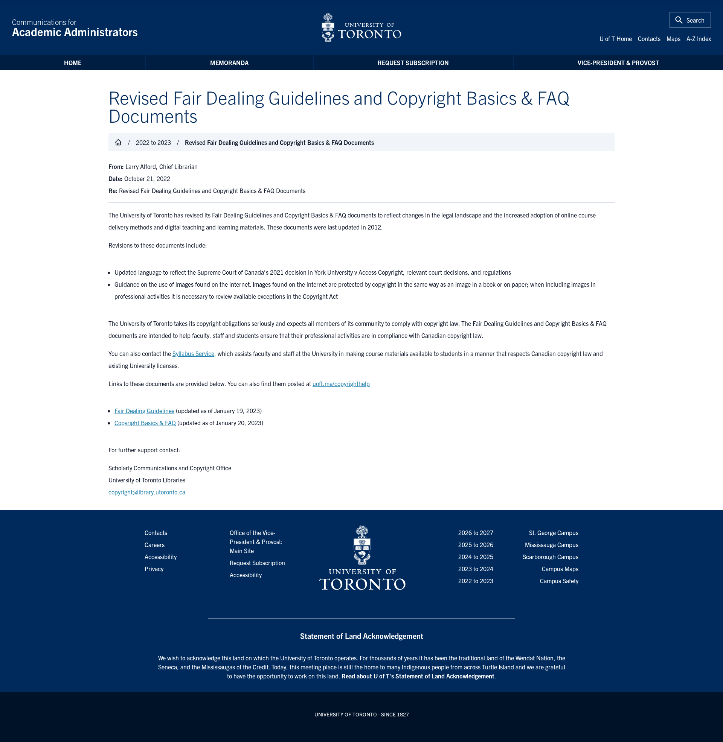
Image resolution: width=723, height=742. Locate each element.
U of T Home (615, 38)
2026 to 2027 (475, 532)
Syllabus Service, (194, 353)
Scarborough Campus (550, 556)
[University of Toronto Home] (361, 27)
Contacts (649, 38)
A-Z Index (698, 38)
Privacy (154, 568)
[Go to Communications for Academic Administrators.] (118, 142)
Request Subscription (413, 62)
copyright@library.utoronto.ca (146, 492)
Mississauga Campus (551, 544)
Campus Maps (560, 568)
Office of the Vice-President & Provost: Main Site (256, 541)
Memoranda (229, 62)
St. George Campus (553, 532)
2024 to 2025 (475, 556)
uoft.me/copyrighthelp (341, 383)
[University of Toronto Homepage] (361, 558)
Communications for (75, 27)
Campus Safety (559, 580)
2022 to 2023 (475, 580)
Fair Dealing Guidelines (144, 410)
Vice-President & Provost (618, 62)
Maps (673, 38)
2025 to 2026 (475, 544)
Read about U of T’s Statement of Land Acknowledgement (418, 676)
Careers (155, 544)
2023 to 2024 (475, 568)
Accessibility (246, 574)
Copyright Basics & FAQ (145, 422)
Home (72, 62)
